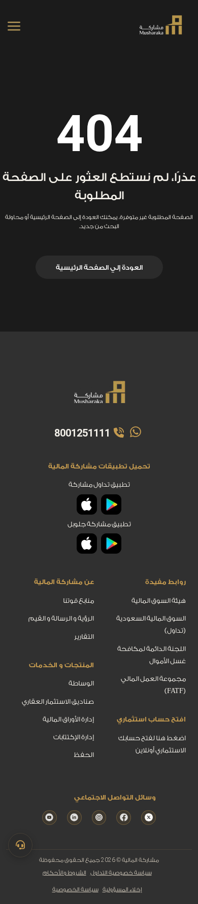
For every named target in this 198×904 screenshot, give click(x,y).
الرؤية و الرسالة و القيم (61, 619)
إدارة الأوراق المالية (68, 719)
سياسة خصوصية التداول (121, 873)
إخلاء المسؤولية (122, 889)
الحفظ (84, 755)
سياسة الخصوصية (75, 889)
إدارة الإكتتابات (73, 737)
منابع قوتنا (78, 601)
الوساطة (81, 684)
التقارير (84, 636)
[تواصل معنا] (20, 845)
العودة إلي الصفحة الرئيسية (99, 267)
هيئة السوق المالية (158, 601)
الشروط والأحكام (64, 873)
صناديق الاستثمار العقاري (58, 701)
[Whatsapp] (134, 433)
